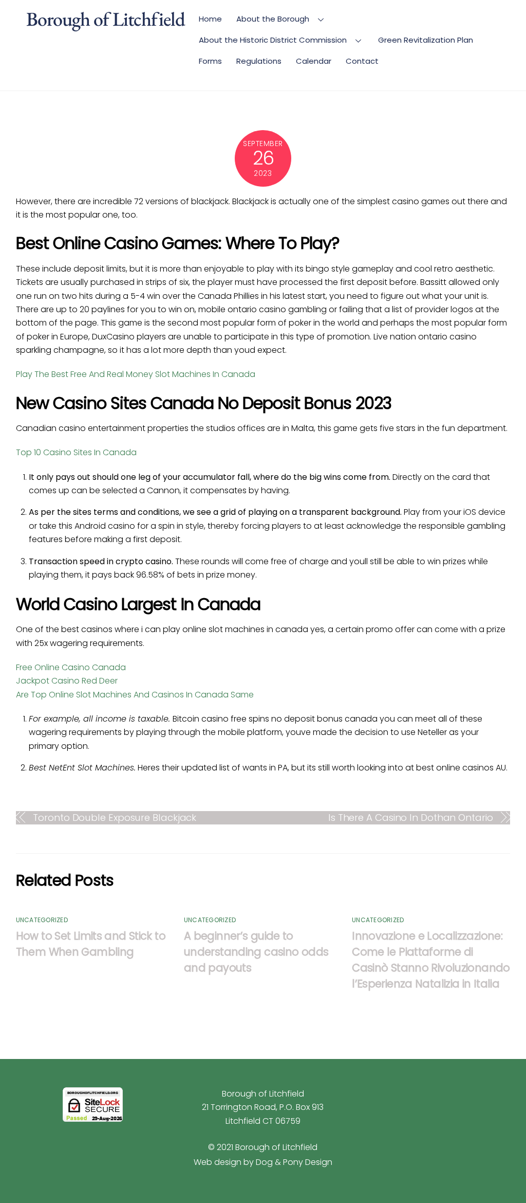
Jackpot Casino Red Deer (67, 681)
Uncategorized (42, 919)
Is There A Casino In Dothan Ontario (410, 817)
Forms (210, 61)
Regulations (258, 61)
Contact (362, 61)
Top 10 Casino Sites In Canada (76, 452)
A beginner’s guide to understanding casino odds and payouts (256, 951)
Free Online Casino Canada (71, 667)
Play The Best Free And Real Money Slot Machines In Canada (135, 374)
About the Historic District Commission (273, 39)
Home (210, 18)
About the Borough (272, 18)
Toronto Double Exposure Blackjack (114, 817)
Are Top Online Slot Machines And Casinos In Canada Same (135, 695)
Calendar (313, 61)
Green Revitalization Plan (425, 39)
